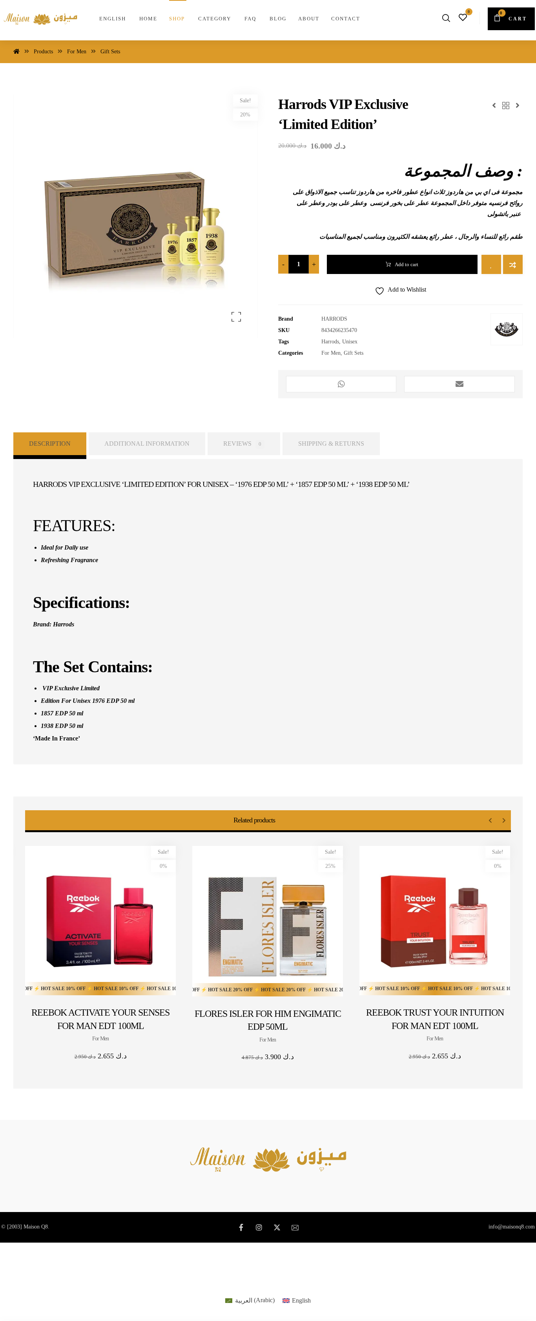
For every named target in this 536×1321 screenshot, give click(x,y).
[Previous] (490, 820)
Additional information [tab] (147, 443)
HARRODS (334, 319)
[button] (511, 18)
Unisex (349, 341)
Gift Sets (353, 353)
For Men (331, 353)
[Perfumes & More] (40, 18)
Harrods (330, 341)
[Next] (504, 820)
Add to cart (406, 264)
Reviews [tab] (242, 443)
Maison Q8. (36, 1227)
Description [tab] (50, 443)
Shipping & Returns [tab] (331, 443)
